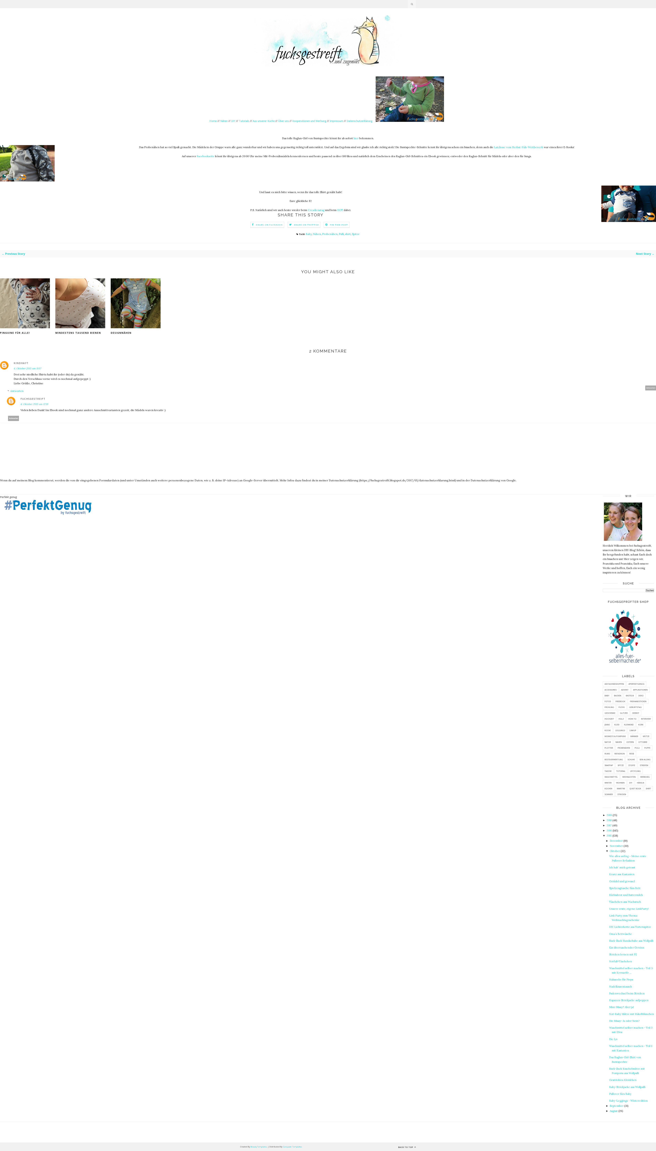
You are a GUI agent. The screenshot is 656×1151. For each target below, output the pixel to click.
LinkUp (633, 730)
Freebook (620, 701)
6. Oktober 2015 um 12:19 (34, 404)
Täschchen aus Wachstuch (625, 901)
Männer (634, 736)
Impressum (336, 121)
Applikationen (640, 689)
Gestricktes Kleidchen (623, 1080)
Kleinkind (629, 724)
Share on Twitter (306, 225)
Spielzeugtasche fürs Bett (624, 888)
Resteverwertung (614, 759)
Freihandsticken (638, 701)
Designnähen (121, 332)
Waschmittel (611, 777)
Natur (608, 742)
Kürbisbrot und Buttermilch (626, 895)
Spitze (356, 234)
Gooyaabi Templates (292, 1146)
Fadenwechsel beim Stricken (627, 993)
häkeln (640, 782)
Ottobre (642, 742)
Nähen (224, 121)
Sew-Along (645, 759)
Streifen (644, 765)
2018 (609, 820)
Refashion (619, 753)
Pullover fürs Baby (620, 1093)
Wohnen (620, 782)
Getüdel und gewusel (622, 881)
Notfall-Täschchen (620, 961)
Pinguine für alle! (15, 332)
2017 (609, 825)
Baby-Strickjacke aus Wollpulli (627, 1087)
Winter (608, 782)
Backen (617, 695)
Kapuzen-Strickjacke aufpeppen (628, 1000)
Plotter (609, 748)
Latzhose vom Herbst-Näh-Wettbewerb (518, 147)
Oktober (615, 851)
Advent (624, 689)
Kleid (616, 724)
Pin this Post (339, 225)
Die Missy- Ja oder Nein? (624, 1021)
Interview (646, 718)
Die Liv (613, 1039)
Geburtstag (635, 707)
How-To (632, 718)
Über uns (283, 121)
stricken (621, 794)
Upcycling (635, 771)
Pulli (341, 234)
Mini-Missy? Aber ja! (621, 1007)
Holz (621, 718)
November (616, 846)
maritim (621, 788)
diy (630, 782)
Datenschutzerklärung (360, 121)
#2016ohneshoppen (614, 684)
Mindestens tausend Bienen (78, 332)
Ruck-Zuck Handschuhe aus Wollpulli (631, 940)
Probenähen (330, 234)
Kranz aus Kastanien (621, 874)
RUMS (607, 753)
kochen (608, 788)
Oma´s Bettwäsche (620, 934)
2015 (609, 835)
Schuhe (631, 759)
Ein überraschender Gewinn (626, 947)
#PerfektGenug (636, 684)
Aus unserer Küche (264, 121)
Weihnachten (629, 777)
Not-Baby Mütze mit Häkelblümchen (631, 1014)
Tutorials (244, 121)
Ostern (630, 742)
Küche (608, 730)
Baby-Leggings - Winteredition (628, 1100)
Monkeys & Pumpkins (615, 736)
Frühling (609, 707)
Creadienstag (316, 210)
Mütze (646, 736)
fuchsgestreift (32, 398)
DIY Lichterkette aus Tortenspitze (630, 927)
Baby (309, 234)
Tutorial (620, 771)
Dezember (616, 840)
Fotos (608, 701)
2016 (609, 830)
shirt (348, 234)
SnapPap (609, 765)
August (614, 1111)
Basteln (630, 695)
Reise (631, 753)
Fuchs (622, 707)
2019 (609, 815)
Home (213, 121)
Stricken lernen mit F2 (623, 954)
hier (356, 138)
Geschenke (610, 713)
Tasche (608, 771)
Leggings (620, 730)
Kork (640, 724)
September (617, 1105)
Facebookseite (205, 156)
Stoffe (631, 765)
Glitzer (624, 713)
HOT (340, 210)
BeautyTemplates (259, 1146)
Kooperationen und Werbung (309, 121)
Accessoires (611, 689)
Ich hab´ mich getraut (622, 867)
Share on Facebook (269, 225)
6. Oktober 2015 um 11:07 (27, 368)
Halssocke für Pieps (621, 979)
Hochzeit (609, 718)
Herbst (635, 713)
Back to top (406, 1147)
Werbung (645, 777)
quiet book (635, 788)
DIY (233, 121)
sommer (609, 794)
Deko (641, 695)
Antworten (650, 388)
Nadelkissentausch (620, 986)
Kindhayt (21, 363)
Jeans (607, 724)
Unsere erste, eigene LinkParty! (629, 908)
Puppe (647, 748)
